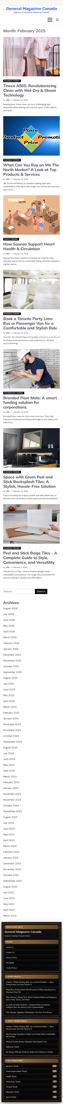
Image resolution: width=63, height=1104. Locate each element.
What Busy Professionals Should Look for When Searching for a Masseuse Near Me (31, 990)
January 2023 (10, 857)
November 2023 (12, 799)
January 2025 (10, 718)
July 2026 (8, 614)
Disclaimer (10, 962)
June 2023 (9, 828)
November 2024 (12, 730)
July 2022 (8, 892)
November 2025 (12, 660)
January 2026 (10, 649)
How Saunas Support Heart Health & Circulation (29, 246)
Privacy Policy (11, 957)
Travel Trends (11, 1097)
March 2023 (10, 846)
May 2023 (8, 834)
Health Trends (11, 239)
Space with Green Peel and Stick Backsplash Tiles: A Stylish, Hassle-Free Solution (29, 482)
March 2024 (10, 776)
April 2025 (9, 701)
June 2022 (9, 898)
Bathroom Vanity (13, 1046)
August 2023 (10, 817)
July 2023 (8, 823)
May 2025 (8, 695)
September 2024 (12, 741)
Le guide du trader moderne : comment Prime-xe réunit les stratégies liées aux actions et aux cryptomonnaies (28, 1005)
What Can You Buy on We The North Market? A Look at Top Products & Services (31, 170)
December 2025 (12, 654)
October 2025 (11, 666)
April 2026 (9, 631)
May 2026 (8, 625)
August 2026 (10, 608)
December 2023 (12, 794)
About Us (10, 947)
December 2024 (12, 724)
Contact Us (10, 952)
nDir (8, 100)
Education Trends (12, 1092)
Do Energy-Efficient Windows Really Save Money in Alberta (29, 1052)
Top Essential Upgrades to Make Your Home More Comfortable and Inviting (30, 1035)
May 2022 (8, 904)
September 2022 (12, 881)
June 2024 (9, 759)
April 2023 (9, 840)
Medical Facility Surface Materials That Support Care (26, 1041)
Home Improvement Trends (16, 1071)
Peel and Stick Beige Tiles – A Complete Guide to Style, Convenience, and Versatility (30, 558)
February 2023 (11, 852)
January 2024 (10, 788)
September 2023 (12, 811)
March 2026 (10, 637)
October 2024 (11, 736)
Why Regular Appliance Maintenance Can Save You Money (29, 1012)
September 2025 (12, 672)
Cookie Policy (11, 967)
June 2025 (9, 689)
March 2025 (10, 707)
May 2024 (8, 765)
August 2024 (10, 747)
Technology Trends (13, 393)
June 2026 (9, 620)
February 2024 (11, 782)
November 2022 (12, 869)
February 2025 (11, 712)
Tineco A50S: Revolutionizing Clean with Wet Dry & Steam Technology (29, 90)
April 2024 (9, 770)
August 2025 (10, 678)
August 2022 (10, 886)
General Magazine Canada (31, 8)
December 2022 (12, 863)
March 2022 (10, 915)
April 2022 (9, 910)
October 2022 (11, 875)
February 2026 (11, 643)
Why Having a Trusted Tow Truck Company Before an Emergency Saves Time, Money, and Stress (31, 998)
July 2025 (8, 683)
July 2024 (8, 753)
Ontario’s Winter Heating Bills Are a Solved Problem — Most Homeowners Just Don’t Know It (30, 983)
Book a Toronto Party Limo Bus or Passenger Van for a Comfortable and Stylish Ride (30, 323)
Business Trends (12, 81)
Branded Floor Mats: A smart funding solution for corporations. (30, 402)
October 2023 (11, 805)
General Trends (12, 1086)
